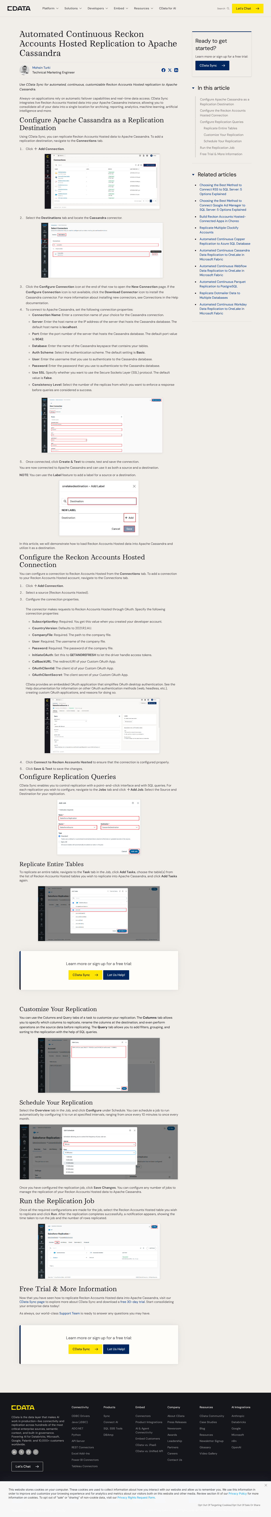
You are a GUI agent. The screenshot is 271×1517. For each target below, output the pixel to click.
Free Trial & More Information (221, 154)
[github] (28, 1452)
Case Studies (208, 1422)
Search (221, 8)
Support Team (69, 1313)
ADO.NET (77, 1428)
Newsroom (174, 1428)
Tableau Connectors (85, 1466)
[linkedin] (14, 1452)
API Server (78, 1441)
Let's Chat (243, 8)
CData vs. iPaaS (146, 1445)
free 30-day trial (132, 1302)
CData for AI (167, 8)
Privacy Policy (238, 1493)
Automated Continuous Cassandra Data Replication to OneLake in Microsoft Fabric (225, 254)
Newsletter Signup (212, 1441)
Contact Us (174, 1460)
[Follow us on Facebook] (163, 70)
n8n (234, 1441)
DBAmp (108, 1435)
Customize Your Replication (223, 134)
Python (76, 1435)
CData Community (212, 1416)
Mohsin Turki (41, 68)
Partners (172, 1447)
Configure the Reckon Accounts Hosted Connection (223, 112)
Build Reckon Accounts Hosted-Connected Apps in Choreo (223, 219)
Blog (202, 1428)
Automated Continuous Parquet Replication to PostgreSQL (223, 284)
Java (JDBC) (80, 1422)
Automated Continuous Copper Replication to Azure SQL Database (225, 241)
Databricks (239, 1422)
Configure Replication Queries (221, 122)
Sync (107, 1416)
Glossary (205, 1447)
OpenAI (236, 1447)
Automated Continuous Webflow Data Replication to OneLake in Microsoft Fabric (223, 270)
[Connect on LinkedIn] (176, 70)
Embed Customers (148, 1438)
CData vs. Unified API (149, 1451)
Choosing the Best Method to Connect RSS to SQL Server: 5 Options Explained (221, 189)
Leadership (174, 1441)
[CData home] (22, 8)
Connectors (143, 1416)
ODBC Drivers (81, 1416)
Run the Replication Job (217, 147)
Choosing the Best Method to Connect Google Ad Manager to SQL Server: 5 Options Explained (223, 205)
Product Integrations (149, 1422)
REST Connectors (83, 1447)
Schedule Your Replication (223, 141)
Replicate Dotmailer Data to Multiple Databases (220, 295)
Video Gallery (208, 1453)
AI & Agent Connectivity (144, 1430)
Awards (172, 1435)
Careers (172, 1453)
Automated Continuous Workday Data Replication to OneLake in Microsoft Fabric (223, 308)
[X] (21, 1452)
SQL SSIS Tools (113, 1428)
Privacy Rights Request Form (136, 1497)
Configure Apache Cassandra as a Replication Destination (224, 101)
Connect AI (111, 1422)
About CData (176, 1416)
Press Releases (176, 1422)
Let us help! (116, 975)
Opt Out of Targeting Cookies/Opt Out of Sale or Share (229, 1505)
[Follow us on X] (170, 70)
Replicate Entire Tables (220, 128)
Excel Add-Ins (81, 1453)
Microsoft (238, 1435)
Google (236, 1428)
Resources (206, 1435)
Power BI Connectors (85, 1460)
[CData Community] (35, 1452)
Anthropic (238, 1416)
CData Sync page (32, 1302)
